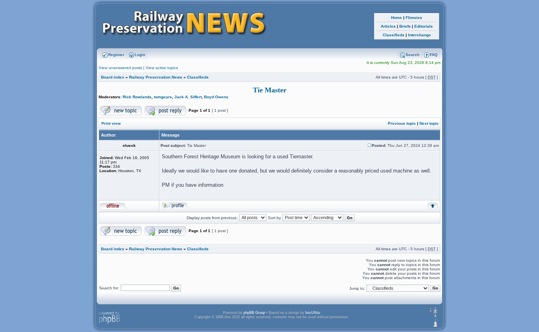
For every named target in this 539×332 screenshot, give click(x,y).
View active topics (162, 68)
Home (396, 17)
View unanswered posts (120, 68)
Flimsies (414, 17)
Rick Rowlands (137, 97)
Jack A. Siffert (188, 97)
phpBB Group (254, 313)
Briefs (405, 26)
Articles (388, 26)
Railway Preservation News (155, 77)
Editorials (423, 26)
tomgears (163, 97)
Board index (112, 77)
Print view (111, 123)
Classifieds (393, 35)
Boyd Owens (216, 97)
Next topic (429, 123)
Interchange (419, 35)
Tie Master (269, 90)
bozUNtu (312, 313)
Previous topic (402, 123)
